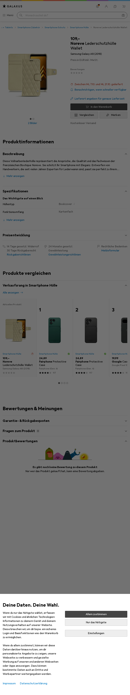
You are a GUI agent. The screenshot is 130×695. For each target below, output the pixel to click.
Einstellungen (96, 633)
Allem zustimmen (96, 614)
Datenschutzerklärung (33, 683)
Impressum (9, 683)
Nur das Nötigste (96, 622)
